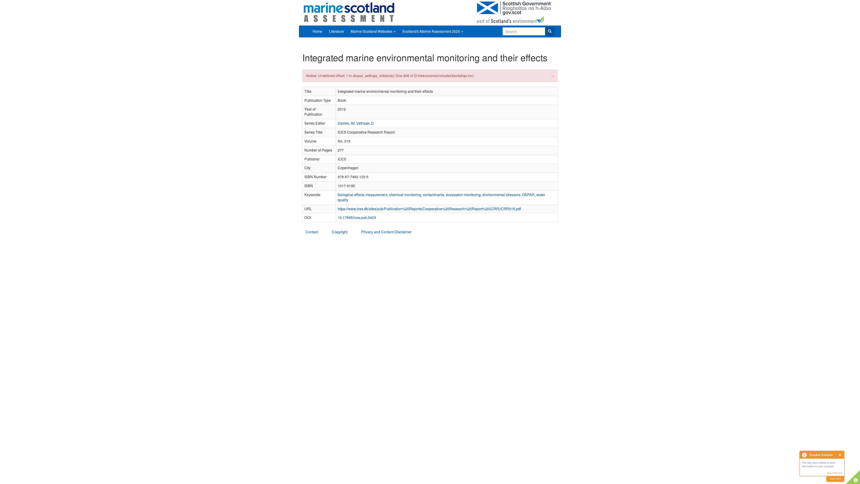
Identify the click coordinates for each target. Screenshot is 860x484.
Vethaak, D (365, 123)
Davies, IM (346, 123)
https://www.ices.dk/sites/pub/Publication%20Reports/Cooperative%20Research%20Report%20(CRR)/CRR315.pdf (429, 208)
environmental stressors (501, 194)
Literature (336, 31)
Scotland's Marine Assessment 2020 (431, 31)
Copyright (339, 231)
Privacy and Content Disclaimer (386, 231)
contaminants (433, 194)
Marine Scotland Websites (372, 31)
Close (840, 455)
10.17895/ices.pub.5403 (357, 217)
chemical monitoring (405, 194)
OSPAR (528, 194)
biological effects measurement (362, 194)
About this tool (834, 473)
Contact (312, 231)
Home (317, 31)
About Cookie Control (804, 455)
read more (835, 478)
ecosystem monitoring (463, 194)
